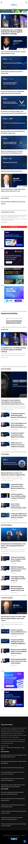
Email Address (4, 222)
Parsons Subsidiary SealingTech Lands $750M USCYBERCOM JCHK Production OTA (18, 642)
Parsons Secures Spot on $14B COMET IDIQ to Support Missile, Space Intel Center (13, 618)
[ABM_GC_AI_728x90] (14, 11)
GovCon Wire (16, 837)
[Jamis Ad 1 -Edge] (14, 294)
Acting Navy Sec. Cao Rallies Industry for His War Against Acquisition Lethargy (11, 32)
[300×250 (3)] (14, 257)
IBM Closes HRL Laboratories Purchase (11, 171)
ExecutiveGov (5, 751)
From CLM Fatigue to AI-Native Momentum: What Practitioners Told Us (19, 426)
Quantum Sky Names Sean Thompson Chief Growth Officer (18, 559)
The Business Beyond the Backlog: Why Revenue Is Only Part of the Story (18, 416)
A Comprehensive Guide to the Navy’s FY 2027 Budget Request (19, 320)
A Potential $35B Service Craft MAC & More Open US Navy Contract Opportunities (19, 516)
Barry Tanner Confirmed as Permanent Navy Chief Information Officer (18, 507)
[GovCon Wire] (14, 5)
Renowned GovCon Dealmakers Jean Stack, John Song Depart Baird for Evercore (13, 546)
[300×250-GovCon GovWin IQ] (14, 239)
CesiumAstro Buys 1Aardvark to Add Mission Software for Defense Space (17, 487)
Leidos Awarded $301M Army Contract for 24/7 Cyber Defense (19, 661)
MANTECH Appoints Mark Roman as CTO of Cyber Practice (18, 569)
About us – (4, 747)
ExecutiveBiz (4, 789)
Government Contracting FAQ (14, 747)
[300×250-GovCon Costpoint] (14, 699)
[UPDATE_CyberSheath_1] (14, 276)
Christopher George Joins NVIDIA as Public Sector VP (18, 578)
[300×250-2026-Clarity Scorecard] (14, 680)
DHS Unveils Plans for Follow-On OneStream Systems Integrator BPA (13, 474)
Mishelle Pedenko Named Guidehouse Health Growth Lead (17, 588)
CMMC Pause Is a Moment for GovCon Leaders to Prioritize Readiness (17, 445)
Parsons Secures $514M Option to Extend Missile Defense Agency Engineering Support (19, 652)
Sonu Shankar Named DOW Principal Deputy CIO (12, 767)
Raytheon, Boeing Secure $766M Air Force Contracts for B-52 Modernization (18, 633)
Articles (3, 344)
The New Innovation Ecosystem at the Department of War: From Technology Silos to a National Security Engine (18, 437)
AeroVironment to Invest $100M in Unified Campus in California (18, 496)
